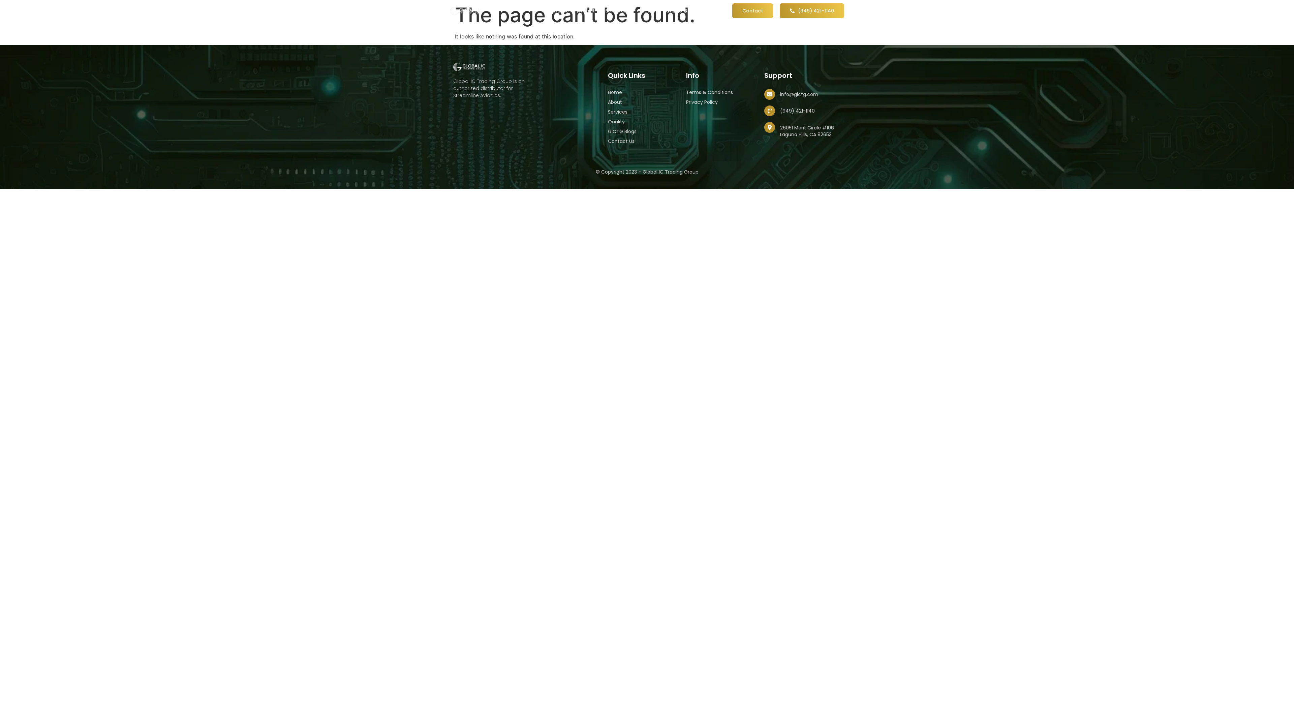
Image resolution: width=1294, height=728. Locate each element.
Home (561, 10)
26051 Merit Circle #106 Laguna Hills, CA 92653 (807, 131)
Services (616, 10)
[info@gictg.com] (769, 94)
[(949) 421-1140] (769, 110)
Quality (646, 10)
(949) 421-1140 (797, 111)
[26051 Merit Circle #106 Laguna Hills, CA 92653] (769, 127)
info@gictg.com (799, 94)
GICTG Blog (681, 10)
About (587, 10)
